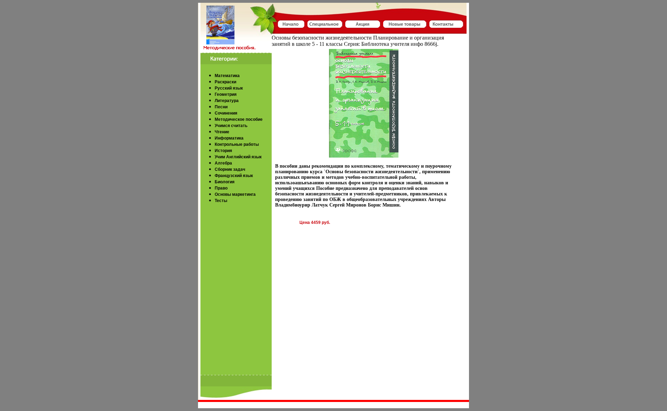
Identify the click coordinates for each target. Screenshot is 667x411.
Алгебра (223, 163)
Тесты (221, 200)
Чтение (222, 131)
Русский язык (229, 88)
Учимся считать (231, 125)
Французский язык (234, 175)
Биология (224, 181)
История (223, 150)
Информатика (229, 138)
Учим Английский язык (238, 156)
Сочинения (226, 113)
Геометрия (226, 94)
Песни (221, 106)
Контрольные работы (237, 144)
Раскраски (225, 81)
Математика (227, 75)
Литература (227, 100)
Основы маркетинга (235, 194)
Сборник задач (230, 169)
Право (221, 188)
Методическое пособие (239, 119)
